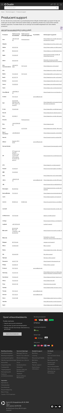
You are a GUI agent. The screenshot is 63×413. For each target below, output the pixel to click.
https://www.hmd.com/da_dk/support (53, 250)
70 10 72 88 (15, 298)
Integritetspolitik (6, 365)
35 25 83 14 (15, 264)
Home (2, 12)
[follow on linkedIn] (55, 406)
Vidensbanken (5, 385)
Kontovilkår (4, 362)
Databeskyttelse (21, 365)
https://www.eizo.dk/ (49, 124)
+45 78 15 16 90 (16, 224)
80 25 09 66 (15, 189)
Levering (34, 355)
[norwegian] (38, 345)
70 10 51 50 (15, 172)
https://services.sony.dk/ (50, 284)
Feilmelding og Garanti (49, 237)
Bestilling (34, 353)
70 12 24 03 (15, 74)
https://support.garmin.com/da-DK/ (52, 137)
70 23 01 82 (15, 100)
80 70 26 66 (15, 242)
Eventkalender (5, 387)
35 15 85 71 (15, 116)
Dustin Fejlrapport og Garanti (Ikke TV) (53, 273)
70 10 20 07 (15, 55)
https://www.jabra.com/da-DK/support (53, 180)
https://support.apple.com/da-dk (52, 54)
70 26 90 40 (15, 109)
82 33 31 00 (15, 228)
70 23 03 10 (15, 280)
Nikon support (47, 245)
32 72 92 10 (24, 128)
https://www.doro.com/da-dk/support (53, 116)
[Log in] (58, 4)
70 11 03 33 (15, 193)
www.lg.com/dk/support (49, 215)
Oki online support (48, 254)
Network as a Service (23, 360)
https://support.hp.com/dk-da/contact (53, 155)
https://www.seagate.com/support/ (52, 196)
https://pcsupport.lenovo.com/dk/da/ (53, 202)
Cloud (18, 362)
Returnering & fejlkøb (38, 358)
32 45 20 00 (15, 245)
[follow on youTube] (59, 406)
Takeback (19, 373)
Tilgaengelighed (6, 369)
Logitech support (48, 224)
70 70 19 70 (15, 272)
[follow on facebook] (52, 406)
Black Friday (4, 392)
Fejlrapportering (25, 39)
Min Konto (35, 360)
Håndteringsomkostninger (8, 360)
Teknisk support (36, 365)
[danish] (42, 345)
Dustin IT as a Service (23, 355)
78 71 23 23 (24, 66)
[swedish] (35, 345)
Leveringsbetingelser (7, 358)
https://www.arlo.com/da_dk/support (53, 70)
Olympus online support (49, 257)
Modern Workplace (22, 358)
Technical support (10, 12)
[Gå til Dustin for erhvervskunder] (9, 4)
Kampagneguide (6, 372)
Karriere (50, 358)
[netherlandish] (48, 345)
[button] (52, 4)
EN (4, 330)
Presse (49, 353)
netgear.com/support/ (49, 242)
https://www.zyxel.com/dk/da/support (53, 305)
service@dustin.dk (37, 96)
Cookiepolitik (5, 367)
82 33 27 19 (15, 77)
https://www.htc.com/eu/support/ (52, 165)
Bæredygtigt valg (53, 360)
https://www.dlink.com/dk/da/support (53, 109)
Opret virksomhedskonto (12, 334)
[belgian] (52, 345)
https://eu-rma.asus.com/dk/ (51, 60)
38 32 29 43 (15, 60)
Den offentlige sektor (54, 369)
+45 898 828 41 (16, 133)
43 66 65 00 (15, 254)
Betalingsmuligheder (7, 355)
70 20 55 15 (15, 84)
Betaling (34, 362)
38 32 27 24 (15, 284)
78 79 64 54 (15, 215)
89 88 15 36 (15, 202)
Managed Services (22, 353)
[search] (57, 7)
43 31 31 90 (15, 81)
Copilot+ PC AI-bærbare (8, 394)
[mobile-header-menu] (2, 4)
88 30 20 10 (15, 51)
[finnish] (45, 345)
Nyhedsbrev (4, 382)
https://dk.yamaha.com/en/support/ (53, 301)
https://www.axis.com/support (51, 66)
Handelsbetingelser (7, 353)
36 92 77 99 (15, 261)
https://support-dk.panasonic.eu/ (52, 261)
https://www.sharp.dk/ (49, 280)
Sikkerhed (20, 367)
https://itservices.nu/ (49, 56)
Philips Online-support (49, 264)
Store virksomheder (53, 366)
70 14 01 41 (15, 168)
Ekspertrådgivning (6, 389)
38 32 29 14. (15, 47)
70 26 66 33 (15, 277)
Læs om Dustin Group (54, 355)
